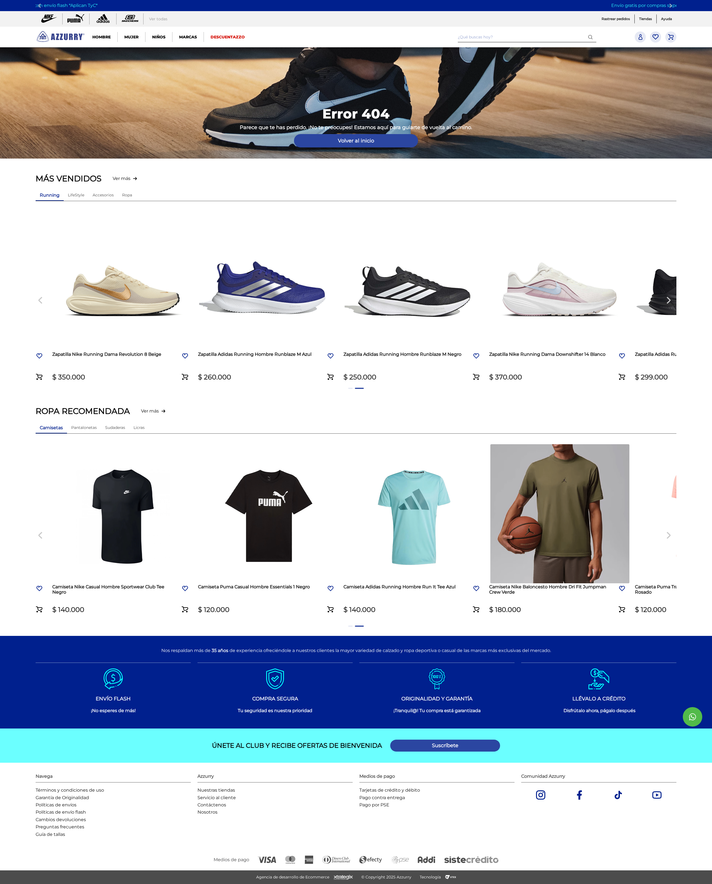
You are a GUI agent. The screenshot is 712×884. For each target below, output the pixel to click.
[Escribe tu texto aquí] (130, 18)
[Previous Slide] (40, 5)
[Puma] (76, 18)
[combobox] (527, 37)
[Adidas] (103, 18)
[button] (177, 373)
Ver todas (158, 18)
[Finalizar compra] (670, 37)
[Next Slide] (671, 5)
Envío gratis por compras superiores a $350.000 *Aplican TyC (355, 5)
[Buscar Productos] (591, 37)
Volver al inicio (356, 141)
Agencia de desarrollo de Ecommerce (292, 877)
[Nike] (49, 18)
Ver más (121, 178)
